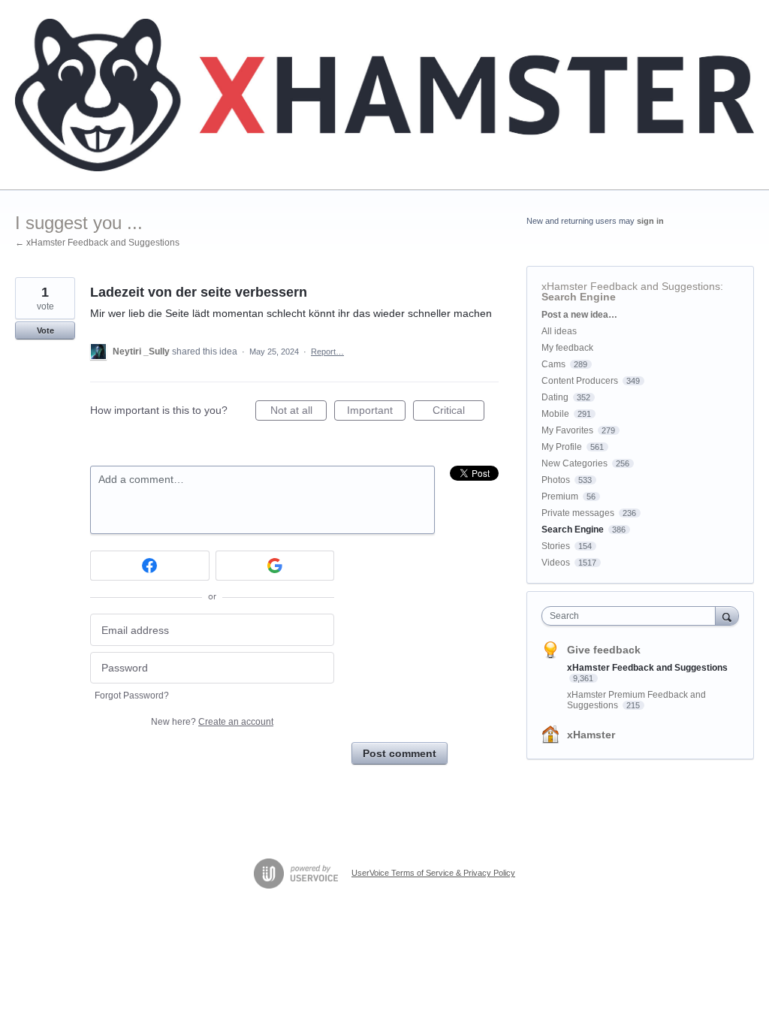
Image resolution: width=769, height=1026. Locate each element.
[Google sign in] (275, 566)
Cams (553, 364)
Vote (45, 330)
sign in (650, 220)
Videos (555, 562)
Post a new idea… (579, 314)
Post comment (399, 753)
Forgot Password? (132, 695)
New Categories (574, 463)
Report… (327, 351)
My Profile (561, 447)
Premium (559, 496)
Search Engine (578, 297)
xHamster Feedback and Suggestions (630, 286)
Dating (554, 397)
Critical (458, 412)
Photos (555, 480)
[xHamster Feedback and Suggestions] (384, 95)
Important (376, 412)
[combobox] (632, 616)
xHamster (591, 735)
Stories (555, 546)
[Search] (727, 615)
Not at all (298, 412)
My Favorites (567, 430)
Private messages (577, 513)
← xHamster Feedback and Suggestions (97, 242)
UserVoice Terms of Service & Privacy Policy (433, 872)
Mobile (555, 414)
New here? (212, 722)
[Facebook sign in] (150, 566)
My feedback (567, 348)
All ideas (559, 331)
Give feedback (604, 650)
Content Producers (579, 381)
